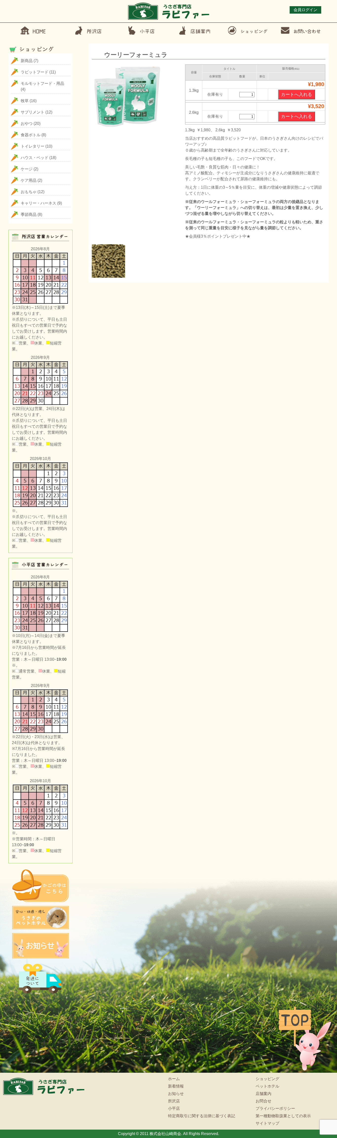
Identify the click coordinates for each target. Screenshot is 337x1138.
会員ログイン (305, 10)
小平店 (174, 1108)
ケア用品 (29, 180)
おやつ (27, 123)
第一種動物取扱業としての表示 (283, 1116)
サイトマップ (267, 1123)
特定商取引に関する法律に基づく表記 (201, 1116)
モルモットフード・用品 (42, 83)
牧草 (25, 101)
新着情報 (176, 1086)
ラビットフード (34, 72)
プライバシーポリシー (275, 1108)
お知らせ (176, 1094)
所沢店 (174, 1101)
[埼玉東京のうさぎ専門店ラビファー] (168, 19)
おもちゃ (29, 192)
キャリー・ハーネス (38, 203)
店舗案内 (263, 1094)
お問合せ (263, 1101)
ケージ (27, 169)
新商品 (27, 61)
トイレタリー (32, 146)
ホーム (174, 1079)
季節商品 (29, 214)
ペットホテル (267, 1086)
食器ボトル (30, 135)
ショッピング (267, 1079)
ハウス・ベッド (34, 158)
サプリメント (32, 112)
